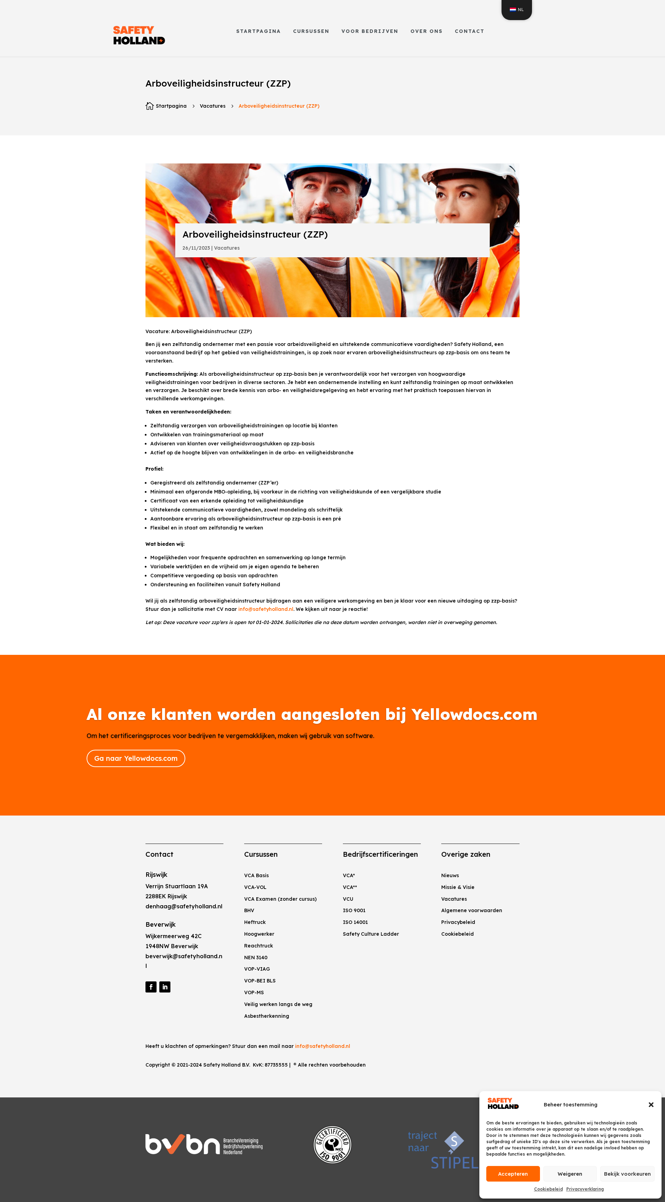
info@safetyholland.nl (265, 609)
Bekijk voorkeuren (627, 1173)
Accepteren (513, 1173)
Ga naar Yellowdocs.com (136, 758)
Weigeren (570, 1173)
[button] (651, 1104)
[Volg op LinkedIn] (164, 986)
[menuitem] (258, 31)
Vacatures (212, 106)
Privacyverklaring (585, 1189)
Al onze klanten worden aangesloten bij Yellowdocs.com (312, 714)
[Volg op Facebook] (151, 986)
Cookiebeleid (548, 1189)
